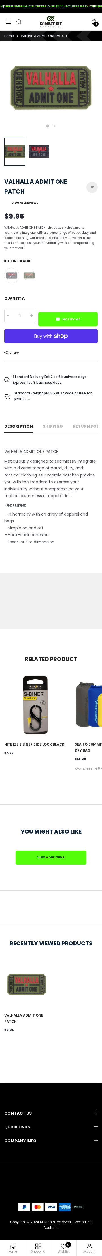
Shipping (53, 426)
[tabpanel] (51, 88)
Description (18, 426)
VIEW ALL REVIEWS (25, 203)
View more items (51, 857)
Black (11, 275)
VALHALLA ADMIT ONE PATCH (23, 1018)
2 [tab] (54, 126)
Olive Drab (29, 275)
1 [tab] (47, 125)
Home (9, 35)
